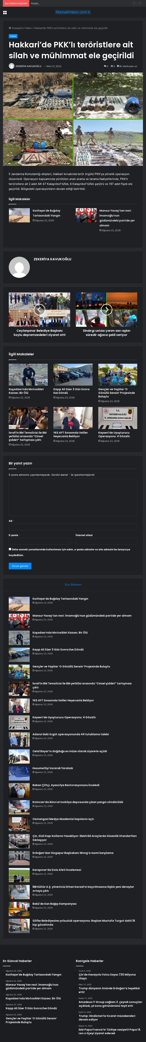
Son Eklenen (73, 584)
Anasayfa (17, 28)
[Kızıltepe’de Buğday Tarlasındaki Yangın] (19, 215)
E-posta (14, 535)
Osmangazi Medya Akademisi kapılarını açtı (63, 819)
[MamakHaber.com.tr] (73, 12)
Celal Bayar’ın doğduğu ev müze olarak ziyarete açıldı (70, 751)
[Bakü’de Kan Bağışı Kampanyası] (19, 909)
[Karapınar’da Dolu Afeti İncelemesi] (19, 875)
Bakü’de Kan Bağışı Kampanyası (55, 904)
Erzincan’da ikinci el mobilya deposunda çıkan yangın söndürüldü (78, 802)
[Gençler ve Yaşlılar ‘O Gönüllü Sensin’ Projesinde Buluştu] (117, 375)
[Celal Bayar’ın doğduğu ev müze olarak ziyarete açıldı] (19, 756)
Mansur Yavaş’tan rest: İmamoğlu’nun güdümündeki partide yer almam (82, 616)
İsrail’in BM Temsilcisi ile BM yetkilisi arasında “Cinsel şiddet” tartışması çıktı (28, 436)
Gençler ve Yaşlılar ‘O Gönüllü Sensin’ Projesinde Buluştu (116, 392)
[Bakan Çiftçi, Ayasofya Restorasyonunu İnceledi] (19, 790)
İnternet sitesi (84, 535)
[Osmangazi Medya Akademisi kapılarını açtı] (19, 824)
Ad (11, 520)
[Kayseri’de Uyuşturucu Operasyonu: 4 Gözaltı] (117, 418)
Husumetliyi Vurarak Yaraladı (53, 768)
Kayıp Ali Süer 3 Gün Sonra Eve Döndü (71, 391)
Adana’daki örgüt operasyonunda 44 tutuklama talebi (71, 734)
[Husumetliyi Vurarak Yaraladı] (19, 773)
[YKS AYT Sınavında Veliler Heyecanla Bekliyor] (72, 418)
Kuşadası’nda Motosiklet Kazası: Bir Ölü (54, 3)
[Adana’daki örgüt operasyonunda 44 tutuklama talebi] (19, 739)
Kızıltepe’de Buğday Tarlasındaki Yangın (60, 599)
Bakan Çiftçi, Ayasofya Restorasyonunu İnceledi (66, 785)
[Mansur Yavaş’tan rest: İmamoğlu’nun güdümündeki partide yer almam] (86, 215)
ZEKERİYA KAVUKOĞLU (28, 66)
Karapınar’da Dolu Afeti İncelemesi (57, 870)
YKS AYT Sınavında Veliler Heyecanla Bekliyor (70, 434)
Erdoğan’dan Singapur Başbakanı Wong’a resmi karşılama (73, 853)
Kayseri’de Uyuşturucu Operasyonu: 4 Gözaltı (114, 434)
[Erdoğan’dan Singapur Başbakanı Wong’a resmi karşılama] (19, 858)
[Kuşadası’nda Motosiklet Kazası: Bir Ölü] (28, 375)
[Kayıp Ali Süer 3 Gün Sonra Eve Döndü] (72, 375)
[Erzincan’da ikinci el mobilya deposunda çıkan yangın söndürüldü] (19, 807)
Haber (28, 28)
